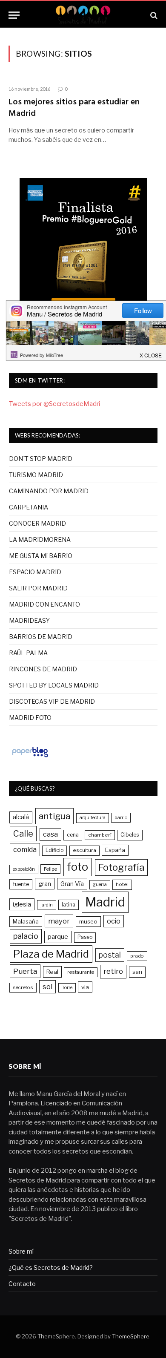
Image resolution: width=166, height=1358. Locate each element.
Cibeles (129, 834)
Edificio (54, 850)
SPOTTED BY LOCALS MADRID (54, 685)
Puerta (25, 971)
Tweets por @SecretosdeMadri (54, 404)
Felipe (50, 869)
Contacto (22, 1283)
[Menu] (14, 15)
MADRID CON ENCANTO (44, 604)
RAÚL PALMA (28, 652)
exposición (24, 869)
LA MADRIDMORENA (40, 539)
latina (68, 904)
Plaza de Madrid (51, 954)
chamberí (100, 835)
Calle (23, 833)
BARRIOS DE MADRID (40, 636)
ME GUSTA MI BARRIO (40, 555)
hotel (122, 884)
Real (52, 971)
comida (25, 849)
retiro (113, 971)
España (115, 849)
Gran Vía (72, 883)
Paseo (84, 937)
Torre (67, 987)
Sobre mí (21, 1251)
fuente (21, 884)
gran (44, 883)
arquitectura (93, 817)
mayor (59, 921)
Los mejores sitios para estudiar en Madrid (74, 108)
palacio (25, 936)
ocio (113, 921)
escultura (84, 850)
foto (77, 866)
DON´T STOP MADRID (40, 458)
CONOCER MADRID (37, 523)
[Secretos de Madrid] (83, 15)
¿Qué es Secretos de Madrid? (51, 1267)
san (137, 971)
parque (58, 936)
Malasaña (26, 921)
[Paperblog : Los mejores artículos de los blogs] (30, 757)
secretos (23, 987)
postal (110, 954)
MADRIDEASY (29, 620)
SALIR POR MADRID (38, 588)
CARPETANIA (28, 507)
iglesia (22, 904)
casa (50, 834)
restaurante (80, 972)
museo (88, 921)
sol (47, 986)
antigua (54, 816)
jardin (46, 905)
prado (137, 956)
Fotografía (121, 867)
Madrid (105, 902)
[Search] (153, 15)
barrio (120, 817)
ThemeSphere (130, 1336)
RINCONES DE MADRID (43, 669)
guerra (100, 884)
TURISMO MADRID (36, 474)
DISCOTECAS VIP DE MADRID (52, 701)
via (85, 987)
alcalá (21, 817)
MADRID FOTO (30, 717)
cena (73, 834)
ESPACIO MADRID (35, 571)
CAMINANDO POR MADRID (49, 491)
